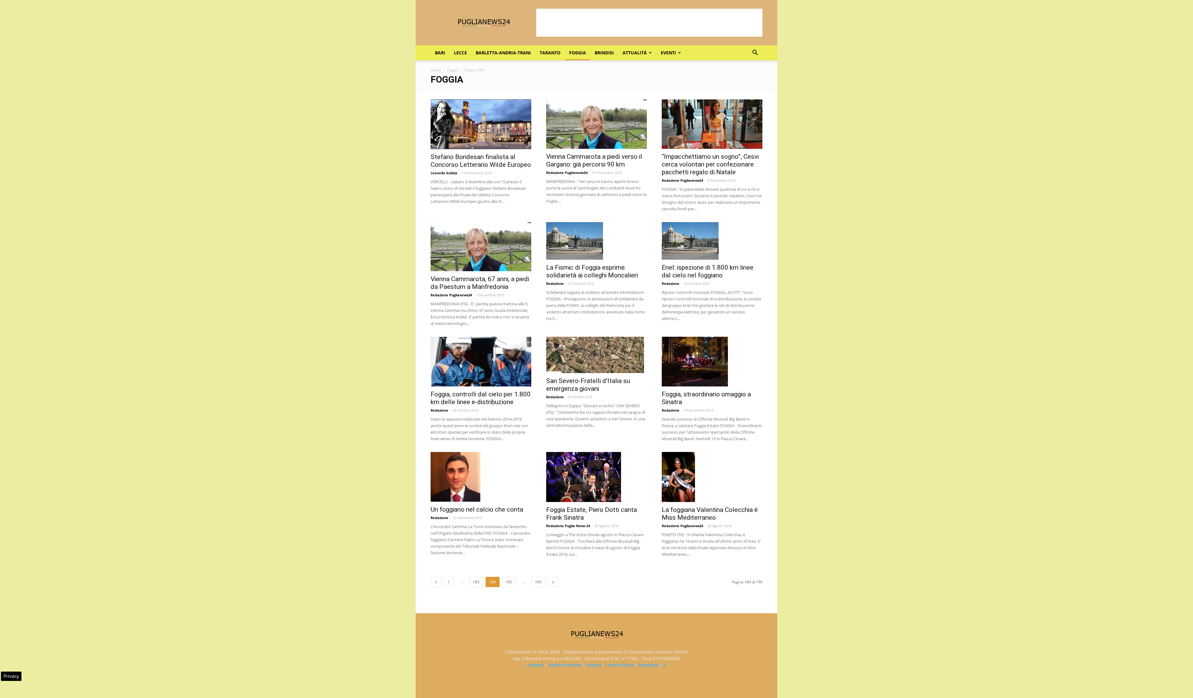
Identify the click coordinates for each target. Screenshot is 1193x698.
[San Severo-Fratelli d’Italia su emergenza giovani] (596, 355)
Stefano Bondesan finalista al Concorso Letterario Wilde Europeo (481, 160)
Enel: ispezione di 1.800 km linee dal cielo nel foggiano (707, 271)
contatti (535, 665)
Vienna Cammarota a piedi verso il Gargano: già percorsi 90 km (594, 160)
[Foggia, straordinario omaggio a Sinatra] (712, 361)
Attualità (635, 53)
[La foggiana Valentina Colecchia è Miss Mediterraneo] (712, 477)
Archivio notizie (565, 665)
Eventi (668, 53)
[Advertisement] (649, 23)
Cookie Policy (619, 665)
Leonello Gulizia (444, 173)
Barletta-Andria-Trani (503, 53)
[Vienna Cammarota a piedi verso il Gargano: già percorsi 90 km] (596, 124)
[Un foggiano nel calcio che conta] (481, 477)
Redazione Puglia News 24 (568, 525)
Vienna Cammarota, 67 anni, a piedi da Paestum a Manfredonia (480, 282)
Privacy (593, 665)
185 (509, 582)
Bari (440, 53)
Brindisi (604, 53)
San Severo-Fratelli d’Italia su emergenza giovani (588, 384)
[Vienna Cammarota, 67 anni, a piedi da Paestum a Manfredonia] (481, 246)
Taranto (550, 53)
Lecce (460, 53)
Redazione (555, 283)
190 (538, 582)
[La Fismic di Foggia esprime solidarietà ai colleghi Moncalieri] (596, 241)
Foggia (577, 53)
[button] (754, 53)
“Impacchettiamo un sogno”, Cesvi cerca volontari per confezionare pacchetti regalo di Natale (710, 164)
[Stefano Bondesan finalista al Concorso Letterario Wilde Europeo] (481, 124)
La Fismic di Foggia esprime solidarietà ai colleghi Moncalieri (592, 271)
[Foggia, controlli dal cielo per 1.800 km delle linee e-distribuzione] (481, 361)
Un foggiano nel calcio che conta (477, 509)
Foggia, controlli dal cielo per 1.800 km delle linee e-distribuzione (481, 398)
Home (436, 70)
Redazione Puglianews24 (566, 172)
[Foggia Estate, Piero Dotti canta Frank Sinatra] (596, 477)
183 (476, 582)
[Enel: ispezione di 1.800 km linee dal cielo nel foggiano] (712, 241)
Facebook (648, 665)
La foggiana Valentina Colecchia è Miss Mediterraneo (710, 513)
